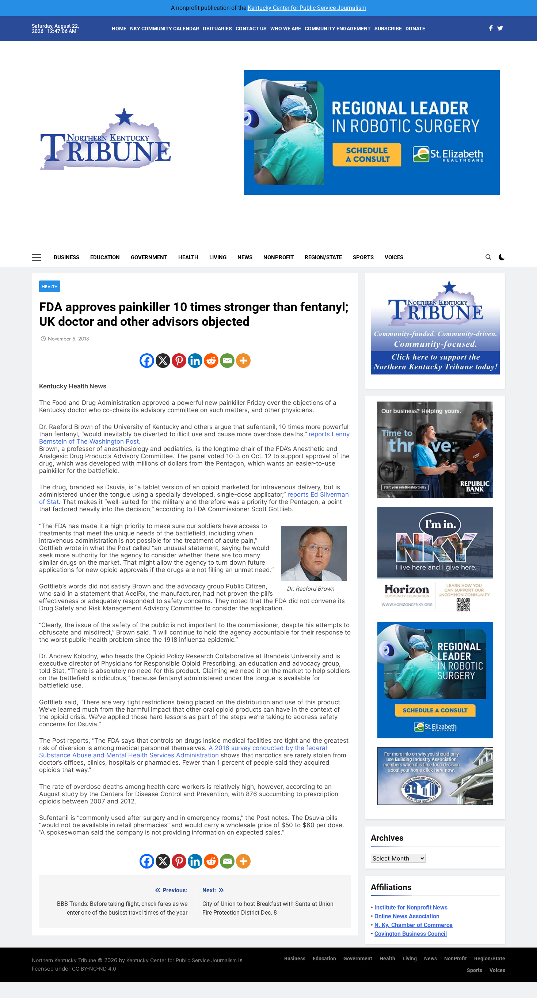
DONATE (415, 28)
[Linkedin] (195, 360)
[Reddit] (211, 360)
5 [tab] (402, 199)
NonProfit (278, 257)
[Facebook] (147, 360)
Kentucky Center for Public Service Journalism (307, 7)
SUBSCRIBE (388, 28)
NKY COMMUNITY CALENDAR (164, 28)
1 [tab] (348, 199)
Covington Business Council (410, 933)
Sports (363, 257)
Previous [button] (252, 195)
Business (66, 257)
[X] (163, 360)
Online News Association (406, 916)
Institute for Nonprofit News (411, 907)
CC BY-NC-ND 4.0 (94, 968)
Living (217, 257)
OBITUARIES (217, 28)
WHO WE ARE (285, 28)
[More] (243, 360)
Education (105, 257)
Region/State (323, 257)
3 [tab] (375, 199)
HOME (119, 28)
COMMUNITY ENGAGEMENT (338, 28)
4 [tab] (388, 199)
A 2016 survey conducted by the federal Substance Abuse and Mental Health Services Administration (183, 751)
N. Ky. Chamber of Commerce (413, 925)
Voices (394, 257)
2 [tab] (361, 199)
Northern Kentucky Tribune (64, 960)
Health (188, 257)
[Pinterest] (179, 360)
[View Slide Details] (372, 132)
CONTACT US (251, 28)
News (244, 257)
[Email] (227, 360)
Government (149, 257)
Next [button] (491, 195)
